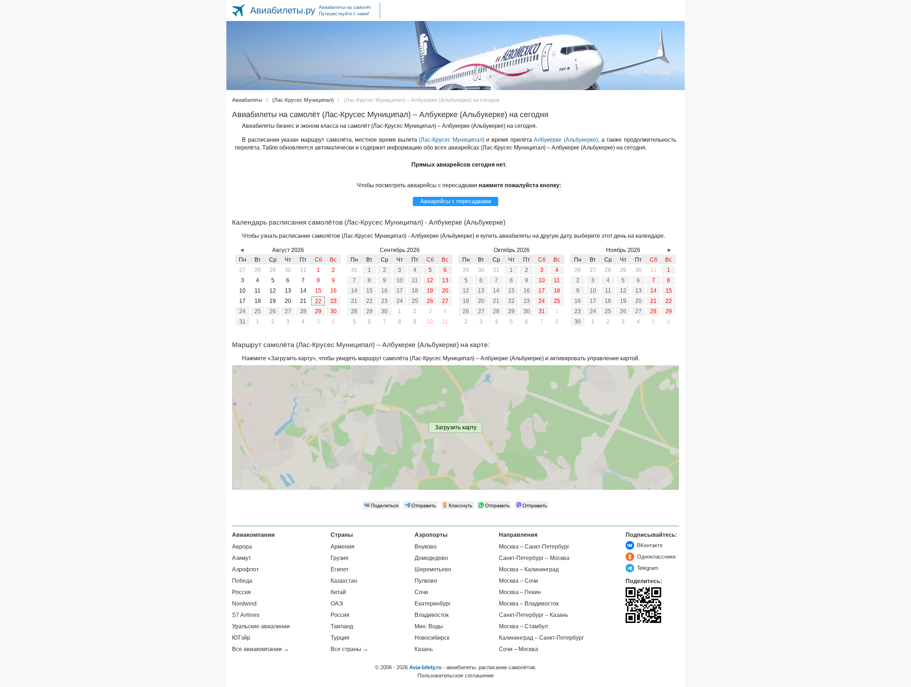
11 (415, 280)
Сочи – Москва (518, 649)
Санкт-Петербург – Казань (533, 615)
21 (354, 301)
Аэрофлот (245, 569)
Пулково (426, 581)
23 (333, 301)
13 (445, 280)
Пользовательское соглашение (455, 675)
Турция (340, 638)
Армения (342, 547)
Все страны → (349, 649)
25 (257, 311)
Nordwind (244, 604)
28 (303, 311)
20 (445, 291)
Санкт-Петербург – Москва (534, 558)
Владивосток (432, 615)
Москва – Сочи (518, 581)
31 (242, 322)
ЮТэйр (241, 638)
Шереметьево (433, 569)
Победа (242, 581)
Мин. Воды (429, 626)
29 (318, 311)
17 (399, 291)
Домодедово (431, 558)
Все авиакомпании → (260, 649)
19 (430, 291)
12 (430, 280)
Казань (424, 649)
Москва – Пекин (520, 592)
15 (369, 291)
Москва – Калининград (529, 569)
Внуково (426, 547)
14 (354, 291)
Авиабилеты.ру (282, 10)
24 (242, 311)
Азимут (241, 558)
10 (399, 280)
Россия (241, 592)
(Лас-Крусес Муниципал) (451, 140)
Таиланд (342, 626)
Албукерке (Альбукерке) (566, 140)
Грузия (339, 558)
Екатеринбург (433, 604)
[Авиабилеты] (238, 10)
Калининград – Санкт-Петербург (541, 638)
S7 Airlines (245, 615)
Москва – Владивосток (529, 604)
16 (384, 291)
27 (288, 311)
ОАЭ (337, 604)
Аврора (242, 547)
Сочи (421, 592)
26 (272, 311)
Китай (338, 592)
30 (333, 311)
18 (415, 291)
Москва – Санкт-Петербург (534, 547)
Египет (339, 569)
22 (318, 301)
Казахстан (344, 581)
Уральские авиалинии (261, 626)
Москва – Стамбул (523, 626)
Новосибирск (432, 638)
